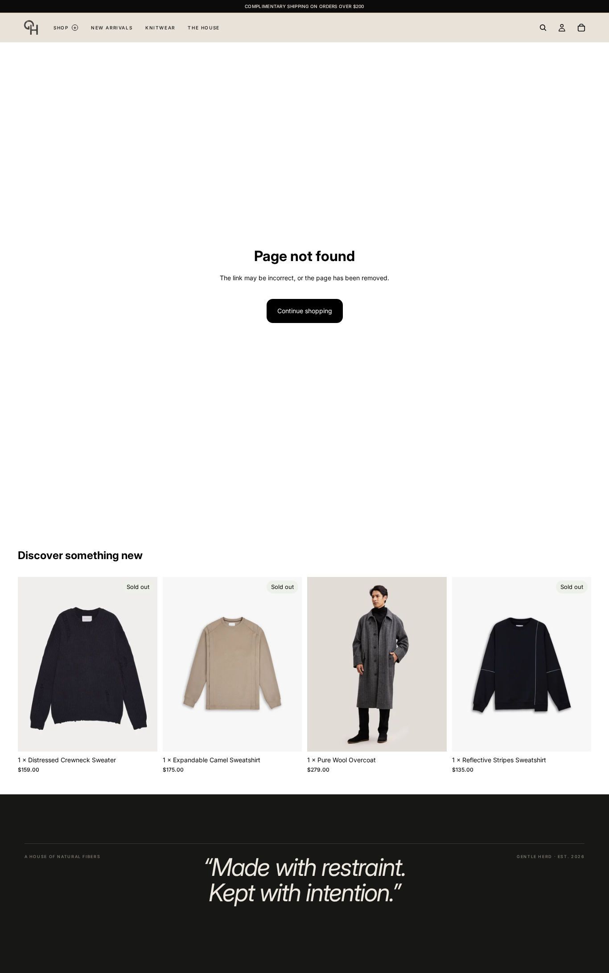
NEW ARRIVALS (111, 27)
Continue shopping (304, 311)
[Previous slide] (31, 664)
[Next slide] (144, 664)
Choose (440, 737)
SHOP (65, 27)
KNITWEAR (160, 27)
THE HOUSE (203, 27)
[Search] (543, 27)
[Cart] (581, 27)
